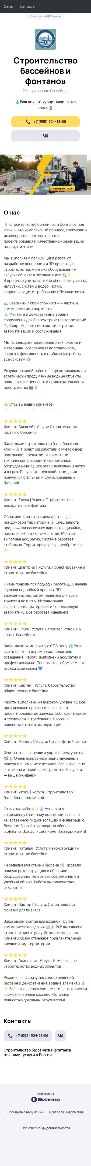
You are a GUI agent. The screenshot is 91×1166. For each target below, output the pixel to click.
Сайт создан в (38, 16)
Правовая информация (66, 1112)
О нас (8, 6)
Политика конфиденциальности (45, 1128)
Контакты (27, 6)
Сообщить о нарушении (25, 1112)
